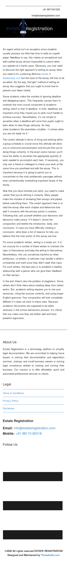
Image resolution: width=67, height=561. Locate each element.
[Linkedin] (21, 3)
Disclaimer (8, 408)
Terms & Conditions (13, 393)
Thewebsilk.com (50, 555)
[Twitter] (9, 3)
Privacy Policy (10, 400)
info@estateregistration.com (45, 15)
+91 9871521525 (51, 9)
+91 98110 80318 (28, 433)
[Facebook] (15, 3)
